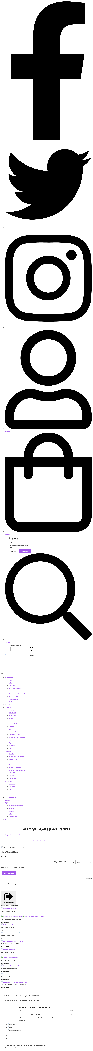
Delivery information (16, 805)
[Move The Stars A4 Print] (10, 966)
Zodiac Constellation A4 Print (11, 919)
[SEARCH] (32, 649)
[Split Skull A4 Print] (8, 925)
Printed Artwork (14, 773)
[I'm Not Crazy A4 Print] (9, 957)
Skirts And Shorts (14, 734)
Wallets (11, 702)
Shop (6, 835)
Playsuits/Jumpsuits (15, 732)
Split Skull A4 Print (7, 927)
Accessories (9, 677)
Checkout (25, 551)
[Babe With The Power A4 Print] (12, 941)
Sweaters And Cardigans (17, 737)
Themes (7, 800)
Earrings (12, 784)
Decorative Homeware (16, 756)
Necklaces (12, 786)
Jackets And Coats (15, 724)
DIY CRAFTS (13, 759)
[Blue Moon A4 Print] (8, 949)
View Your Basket (39, 841)
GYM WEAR (12, 713)
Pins (10, 789)
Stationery (12, 778)
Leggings (12, 726)
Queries (11, 808)
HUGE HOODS (13, 721)
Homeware (8, 751)
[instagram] (48, 327)
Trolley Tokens (14, 699)
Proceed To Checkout (53, 841)
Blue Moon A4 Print (7, 952)
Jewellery (8, 781)
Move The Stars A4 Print (9, 968)
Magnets (11, 765)
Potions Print (5, 977)
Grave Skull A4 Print (8, 911)
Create (17, 1048)
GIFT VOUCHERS (10, 797)
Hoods (11, 718)
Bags (10, 680)
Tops (10, 743)
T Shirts (11, 740)
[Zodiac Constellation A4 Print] (22, 916)
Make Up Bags (13, 696)
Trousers (12, 745)
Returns (11, 811)
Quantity (4, 867)
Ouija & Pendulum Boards (17, 770)
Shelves (11, 775)
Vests (10, 748)
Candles (11, 754)
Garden (11, 762)
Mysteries (8, 792)
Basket (13, 551)
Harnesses (12, 715)
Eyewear (12, 685)
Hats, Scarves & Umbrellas (17, 694)
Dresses (11, 710)
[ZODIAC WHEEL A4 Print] (19, 933)
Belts (10, 683)
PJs (10, 729)
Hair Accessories (14, 691)
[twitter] (48, 227)
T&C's (7, 803)
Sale (6, 795)
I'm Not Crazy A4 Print (8, 960)
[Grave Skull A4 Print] (8, 908)
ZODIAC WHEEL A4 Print (9, 936)
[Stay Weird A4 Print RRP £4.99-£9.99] (14, 982)
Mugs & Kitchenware (15, 767)
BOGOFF (8, 704)
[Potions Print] (6, 974)
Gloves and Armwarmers (17, 688)
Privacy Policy (13, 816)
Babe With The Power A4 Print (11, 944)
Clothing (8, 707)
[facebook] (48, 140)
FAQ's (10, 814)
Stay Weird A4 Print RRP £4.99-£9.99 (13, 985)
